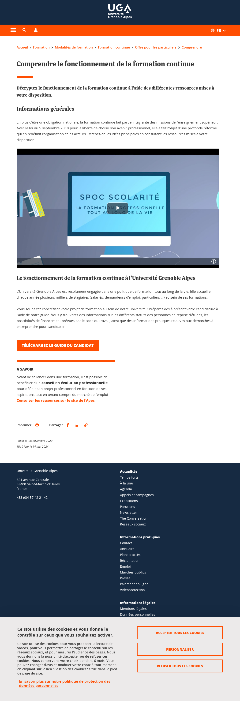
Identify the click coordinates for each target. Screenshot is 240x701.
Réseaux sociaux (133, 524)
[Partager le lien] (86, 425)
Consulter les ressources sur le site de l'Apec (56, 400)
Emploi (125, 566)
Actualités (128, 471)
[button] (24, 30)
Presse (125, 578)
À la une (126, 483)
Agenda (126, 489)
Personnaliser (180, 649)
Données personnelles (137, 614)
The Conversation (133, 518)
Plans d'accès (130, 554)
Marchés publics (133, 572)
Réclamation (129, 560)
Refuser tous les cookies (180, 666)
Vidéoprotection (132, 590)
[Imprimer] (37, 425)
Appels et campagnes (137, 495)
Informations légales (137, 602)
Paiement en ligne (134, 584)
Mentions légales (133, 608)
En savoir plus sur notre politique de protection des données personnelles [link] (64, 683)
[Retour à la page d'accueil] (120, 12)
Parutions (127, 506)
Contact (126, 543)
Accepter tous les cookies (180, 632)
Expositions (129, 501)
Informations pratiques (140, 537)
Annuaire (127, 549)
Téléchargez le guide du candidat (58, 345)
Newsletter (128, 512)
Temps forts (129, 477)
